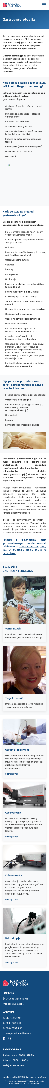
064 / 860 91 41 (13, 1023)
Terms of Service (29, 1083)
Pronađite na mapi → (13, 1003)
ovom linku (9, 553)
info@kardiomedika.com (18, 1033)
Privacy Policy (14, 1083)
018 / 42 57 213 (28, 546)
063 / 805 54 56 (14, 1028)
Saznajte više (11, 773)
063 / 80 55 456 (28, 549)
